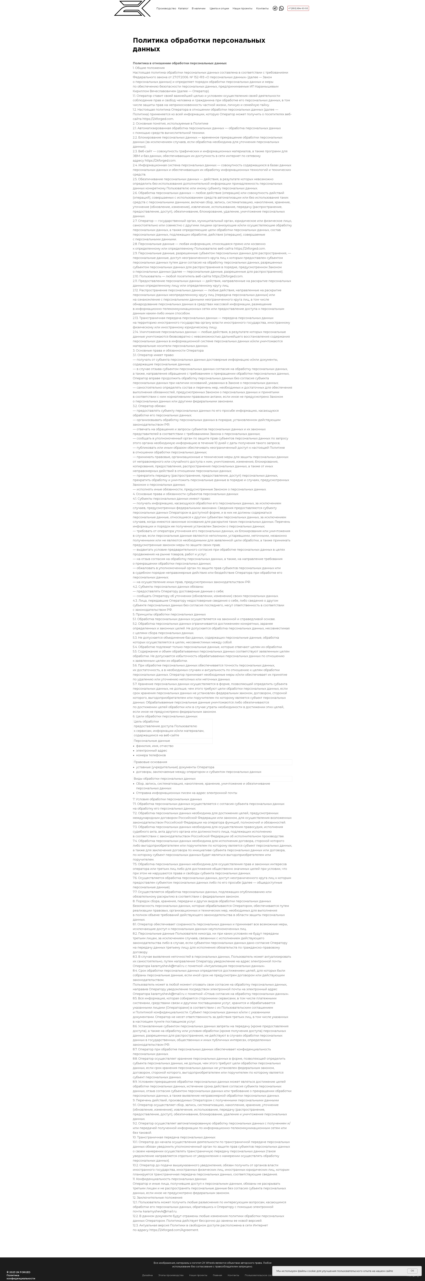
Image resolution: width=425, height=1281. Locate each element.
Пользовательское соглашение (264, 1275)
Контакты (262, 8)
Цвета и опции (219, 8)
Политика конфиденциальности (21, 1277)
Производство (166, 8)
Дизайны (147, 1275)
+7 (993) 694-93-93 (298, 8)
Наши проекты (242, 8)
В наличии (198, 8)
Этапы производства (170, 1275)
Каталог (183, 8)
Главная (217, 1275)
